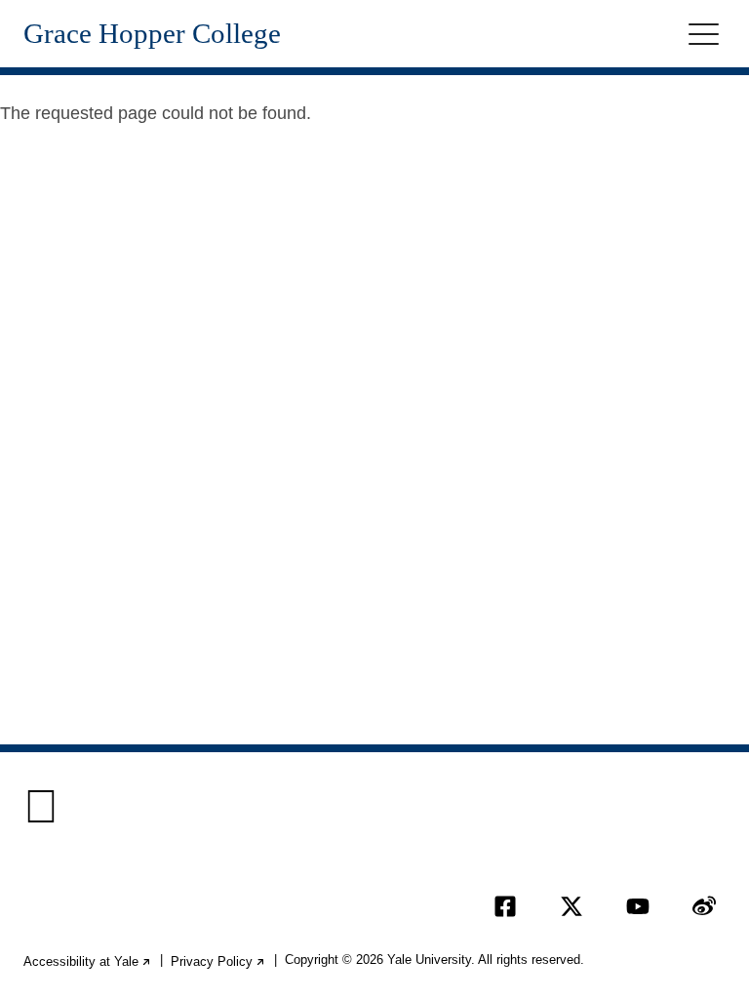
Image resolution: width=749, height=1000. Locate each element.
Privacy (218, 961)
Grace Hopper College (152, 34)
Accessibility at (87, 961)
